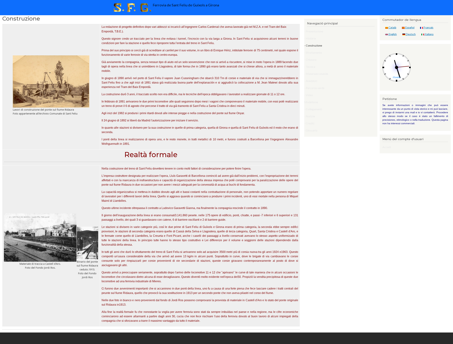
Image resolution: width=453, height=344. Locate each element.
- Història (310, 38)
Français (428, 27)
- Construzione (313, 45)
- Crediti (309, 123)
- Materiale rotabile (316, 73)
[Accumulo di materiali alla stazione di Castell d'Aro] (40, 237)
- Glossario (310, 130)
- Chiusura (310, 59)
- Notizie (309, 116)
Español (409, 27)
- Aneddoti (310, 80)
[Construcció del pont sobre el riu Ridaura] (51, 81)
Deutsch (410, 34)
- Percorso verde (314, 88)
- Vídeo (308, 95)
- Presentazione (313, 31)
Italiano (429, 34)
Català (392, 27)
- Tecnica (309, 66)
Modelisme (311, 102)
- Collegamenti (313, 109)
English (392, 34)
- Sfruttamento (313, 52)
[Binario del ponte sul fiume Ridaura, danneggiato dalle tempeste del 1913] (87, 243)
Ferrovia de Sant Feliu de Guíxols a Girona (185, 5)
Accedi (386, 147)
